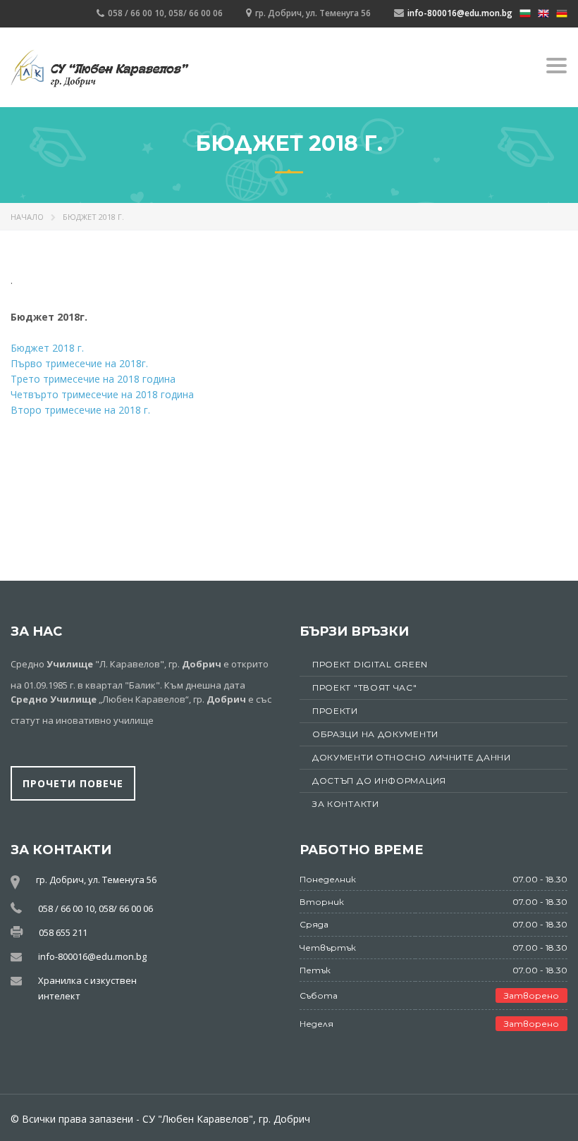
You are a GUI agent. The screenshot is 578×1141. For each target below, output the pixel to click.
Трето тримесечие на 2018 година (93, 379)
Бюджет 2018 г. (47, 347)
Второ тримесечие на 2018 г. (80, 410)
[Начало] (100, 69)
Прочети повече (73, 783)
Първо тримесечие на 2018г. (79, 363)
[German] (561, 12)
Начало (27, 216)
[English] (543, 12)
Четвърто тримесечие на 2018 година (102, 394)
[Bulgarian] (525, 12)
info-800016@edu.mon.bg (459, 13)
